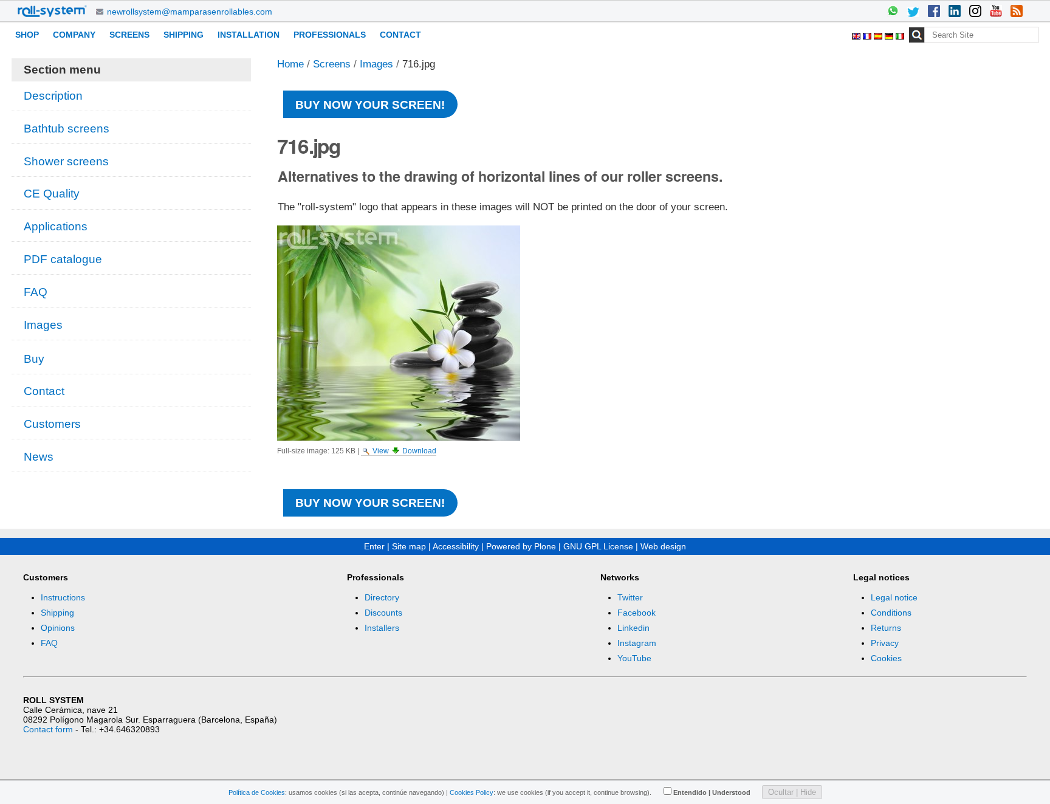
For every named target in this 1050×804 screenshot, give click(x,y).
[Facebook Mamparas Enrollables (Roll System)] (934, 12)
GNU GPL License (598, 546)
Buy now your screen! (370, 104)
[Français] (868, 34)
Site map (409, 546)
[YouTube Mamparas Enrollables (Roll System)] (996, 12)
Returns (886, 628)
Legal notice (894, 597)
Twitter (630, 597)
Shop (27, 35)
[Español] (879, 34)
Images (376, 64)
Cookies (886, 658)
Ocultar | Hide (792, 792)
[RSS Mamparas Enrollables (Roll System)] (1016, 12)
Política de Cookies (256, 792)
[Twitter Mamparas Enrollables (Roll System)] (913, 12)
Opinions (58, 628)
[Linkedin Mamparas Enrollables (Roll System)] (954, 12)
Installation (249, 35)
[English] (857, 34)
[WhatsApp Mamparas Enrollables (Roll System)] (893, 12)
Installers (382, 628)
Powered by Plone (521, 546)
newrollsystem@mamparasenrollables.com (189, 11)
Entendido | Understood (711, 792)
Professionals (329, 35)
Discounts (383, 612)
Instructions (63, 597)
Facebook (636, 612)
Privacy (885, 643)
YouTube (634, 658)
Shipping (183, 35)
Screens (129, 35)
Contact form (48, 729)
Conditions (891, 612)
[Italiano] (900, 34)
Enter (374, 546)
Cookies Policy (471, 792)
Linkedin (633, 628)
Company (74, 35)
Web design (663, 546)
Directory (382, 597)
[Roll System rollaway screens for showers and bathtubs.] (52, 11)
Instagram (636, 643)
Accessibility (456, 546)
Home (290, 64)
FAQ (49, 643)
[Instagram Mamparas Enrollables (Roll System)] (975, 12)
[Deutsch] (890, 34)
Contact (400, 35)
